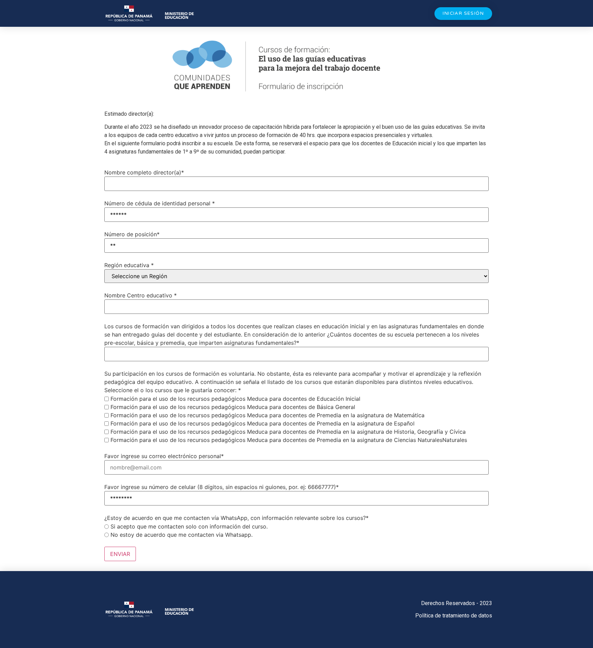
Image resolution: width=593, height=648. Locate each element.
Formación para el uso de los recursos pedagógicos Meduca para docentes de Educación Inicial (235, 398)
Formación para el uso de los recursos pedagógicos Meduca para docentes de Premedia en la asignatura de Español (263, 423)
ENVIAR (120, 553)
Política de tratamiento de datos (453, 615)
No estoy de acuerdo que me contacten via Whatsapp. (182, 534)
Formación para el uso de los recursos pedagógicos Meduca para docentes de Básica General (233, 407)
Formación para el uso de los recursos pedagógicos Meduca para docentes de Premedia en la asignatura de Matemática (268, 415)
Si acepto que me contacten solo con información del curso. (189, 526)
